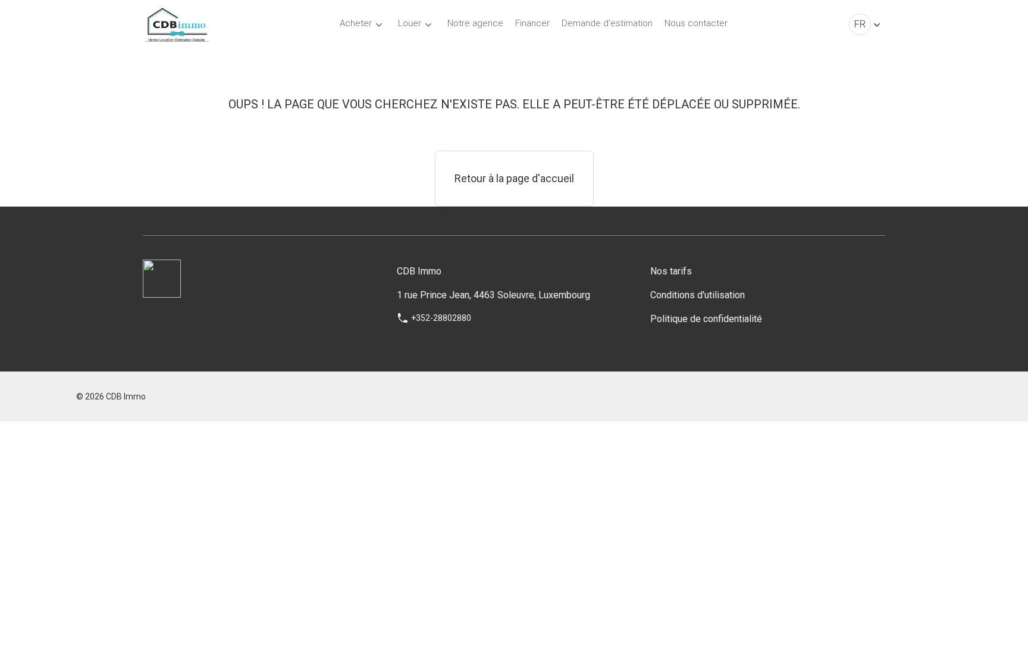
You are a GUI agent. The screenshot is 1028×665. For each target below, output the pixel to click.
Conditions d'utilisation (697, 295)
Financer (532, 23)
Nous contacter (696, 23)
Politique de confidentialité (706, 318)
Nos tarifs (671, 271)
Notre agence (475, 23)
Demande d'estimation (607, 23)
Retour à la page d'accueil (514, 178)
